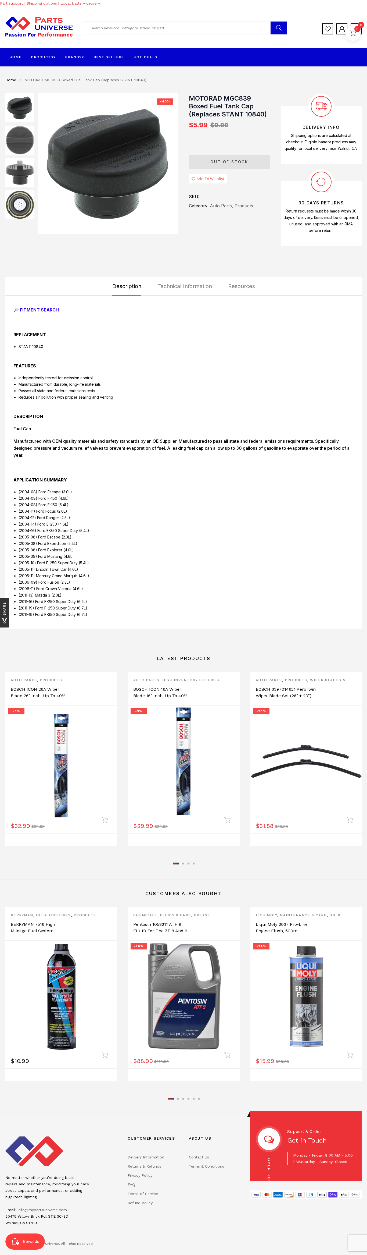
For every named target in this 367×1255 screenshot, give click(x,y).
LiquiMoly (266, 915)
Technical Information (184, 286)
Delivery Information (146, 1157)
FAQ (131, 1184)
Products (51, 680)
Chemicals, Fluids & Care (162, 915)
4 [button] (194, 863)
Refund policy (140, 1203)
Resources (241, 286)
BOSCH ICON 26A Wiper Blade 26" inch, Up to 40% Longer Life (38, 696)
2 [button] (183, 863)
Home (15, 57)
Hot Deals (145, 57)
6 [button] (199, 1099)
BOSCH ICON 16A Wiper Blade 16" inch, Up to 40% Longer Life (160, 696)
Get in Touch (307, 1140)
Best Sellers (108, 57)
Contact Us (199, 1157)
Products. (244, 205)
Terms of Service (143, 1194)
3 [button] (188, 863)
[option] (108, 163)
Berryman (22, 915)
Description (126, 286)
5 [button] (194, 1099)
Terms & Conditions (206, 1166)
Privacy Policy (140, 1175)
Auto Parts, (221, 205)
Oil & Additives (53, 915)
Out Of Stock (229, 161)
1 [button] (176, 863)
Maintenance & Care (303, 915)
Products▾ (43, 57)
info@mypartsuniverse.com (42, 1210)
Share (4, 608)
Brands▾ (74, 57)
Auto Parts (24, 680)
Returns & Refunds (144, 1166)
